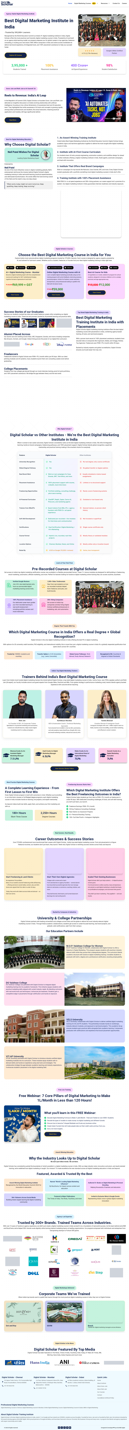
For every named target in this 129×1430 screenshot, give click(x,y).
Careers (124, 3)
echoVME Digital (120, 1427)
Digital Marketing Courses (84, 3)
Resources (104, 3)
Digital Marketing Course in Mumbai (33, 1407)
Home (70, 3)
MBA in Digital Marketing (91, 1407)
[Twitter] (67, 1428)
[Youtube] (70, 1428)
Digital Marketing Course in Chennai (11, 1407)
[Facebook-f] (59, 1428)
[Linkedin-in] (64, 1428)
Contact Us (116, 3)
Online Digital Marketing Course (53, 1407)
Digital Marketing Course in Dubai (73, 1407)
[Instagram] (62, 1428)
